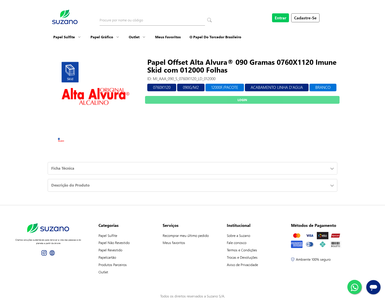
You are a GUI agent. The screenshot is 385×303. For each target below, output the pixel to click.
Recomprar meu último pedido (186, 235)
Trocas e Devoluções (242, 257)
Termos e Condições (242, 250)
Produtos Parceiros (112, 264)
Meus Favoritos (168, 37)
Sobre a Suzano (238, 235)
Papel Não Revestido (114, 242)
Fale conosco (236, 242)
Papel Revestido (110, 250)
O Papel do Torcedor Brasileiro (215, 37)
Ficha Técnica (62, 168)
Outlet (134, 37)
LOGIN (242, 100)
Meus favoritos (174, 242)
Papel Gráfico (101, 37)
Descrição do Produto (70, 185)
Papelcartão (107, 257)
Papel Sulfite (64, 37)
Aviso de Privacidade (242, 264)
